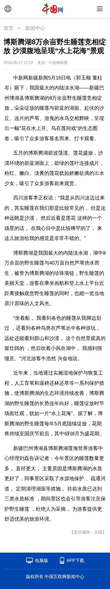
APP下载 (75, 560)
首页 (8, 28)
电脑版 (41, 560)
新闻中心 (35, 28)
